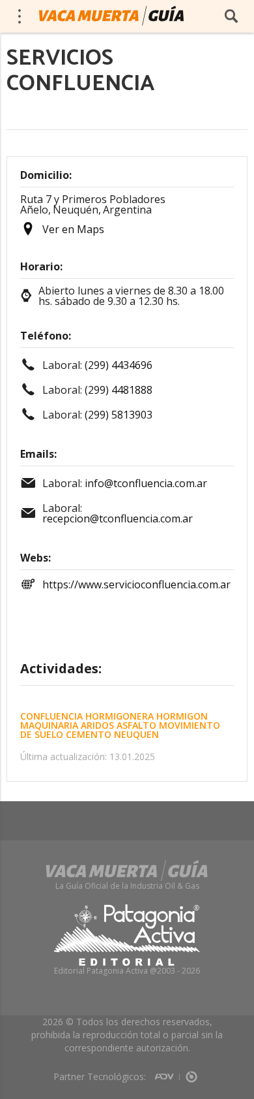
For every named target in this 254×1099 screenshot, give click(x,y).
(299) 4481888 (118, 390)
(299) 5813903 (118, 414)
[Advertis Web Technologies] (167, 1072)
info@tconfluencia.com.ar (146, 483)
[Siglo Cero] (191, 1072)
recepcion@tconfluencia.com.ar (117, 518)
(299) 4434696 (118, 365)
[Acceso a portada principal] (111, 15)
